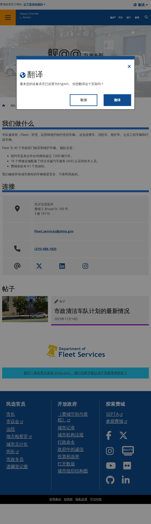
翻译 (117, 100)
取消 (83, 100)
